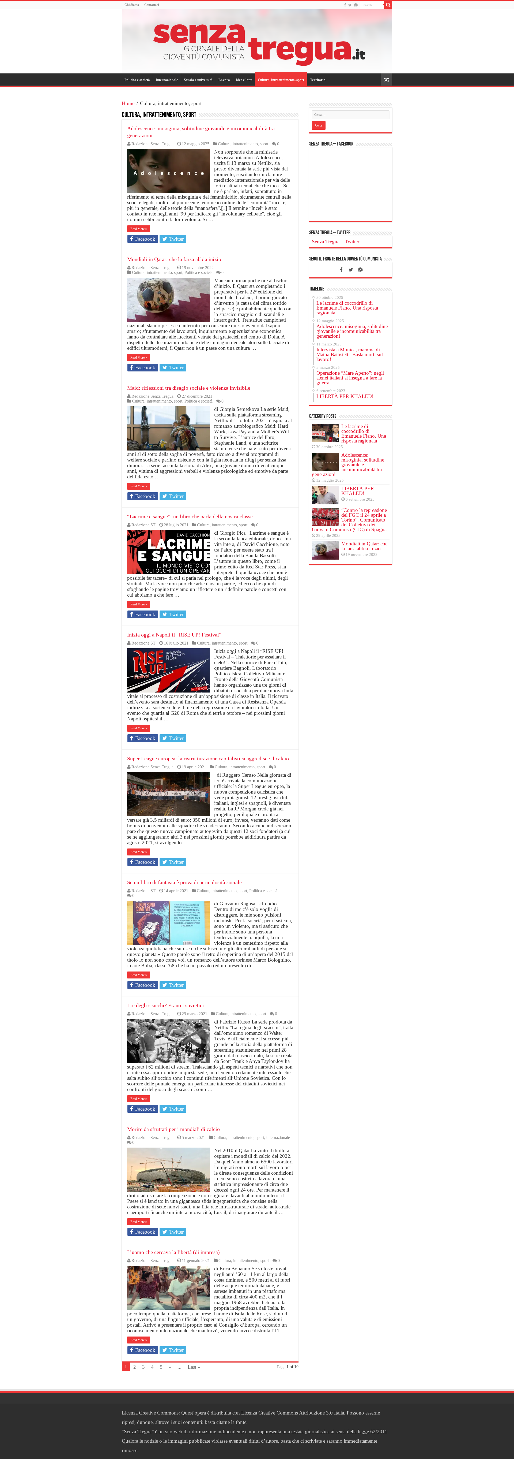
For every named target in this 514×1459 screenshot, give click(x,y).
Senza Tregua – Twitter (329, 233)
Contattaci (151, 5)
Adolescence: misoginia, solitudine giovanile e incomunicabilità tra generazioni (348, 464)
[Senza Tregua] (257, 41)
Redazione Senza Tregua (152, 144)
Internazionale (167, 80)
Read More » (138, 229)
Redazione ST (143, 525)
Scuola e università (198, 80)
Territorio (318, 80)
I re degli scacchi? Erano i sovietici (165, 1005)
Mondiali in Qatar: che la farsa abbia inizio (174, 259)
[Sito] (355, 5)
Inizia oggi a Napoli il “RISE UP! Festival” (174, 635)
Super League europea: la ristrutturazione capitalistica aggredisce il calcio (208, 758)
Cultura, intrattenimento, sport (281, 80)
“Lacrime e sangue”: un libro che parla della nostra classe (190, 516)
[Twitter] (350, 5)
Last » (194, 1367)
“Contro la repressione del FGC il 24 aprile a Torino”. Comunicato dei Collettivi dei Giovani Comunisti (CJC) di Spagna (349, 519)
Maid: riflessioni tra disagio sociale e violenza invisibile (188, 388)
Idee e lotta (244, 80)
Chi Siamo (131, 5)
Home (128, 103)
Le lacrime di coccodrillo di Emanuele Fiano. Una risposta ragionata (363, 433)
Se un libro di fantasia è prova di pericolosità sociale (184, 882)
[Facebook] (345, 5)
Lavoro (224, 80)
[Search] (388, 5)
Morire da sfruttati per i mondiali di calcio (173, 1129)
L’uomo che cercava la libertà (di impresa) (173, 1252)
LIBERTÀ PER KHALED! (357, 491)
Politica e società (137, 80)
